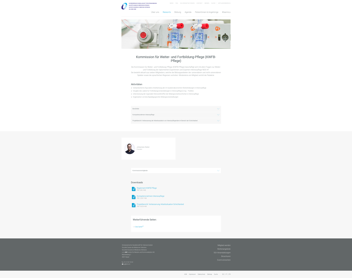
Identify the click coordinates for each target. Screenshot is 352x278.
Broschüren (226, 256)
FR (230, 274)
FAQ (177, 3)
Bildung (177, 12)
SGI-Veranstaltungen (187, 3)
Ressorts (167, 12)
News (172, 3)
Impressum (192, 274)
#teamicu (226, 12)
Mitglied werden (224, 245)
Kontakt (200, 3)
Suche (213, 3)
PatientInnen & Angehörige (206, 12)
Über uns (155, 12)
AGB (185, 274)
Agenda (188, 12)
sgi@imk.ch (126, 264)
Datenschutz (201, 274)
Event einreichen (224, 260)
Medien (207, 3)
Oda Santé (138, 227)
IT (226, 274)
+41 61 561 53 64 (128, 262)
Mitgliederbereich (224, 3)
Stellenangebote (224, 249)
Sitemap (209, 274)
